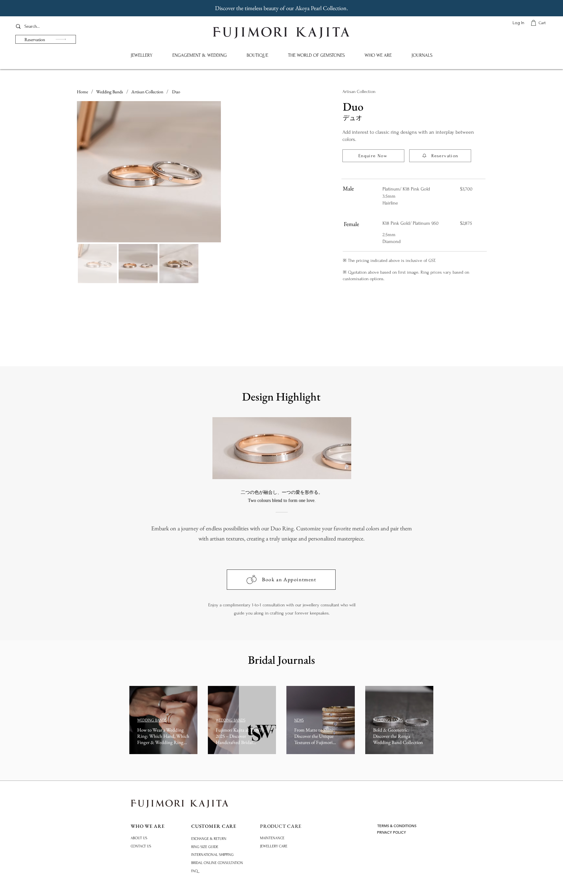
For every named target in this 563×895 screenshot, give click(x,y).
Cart (542, 23)
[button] (141, 55)
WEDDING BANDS (152, 720)
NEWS (299, 720)
